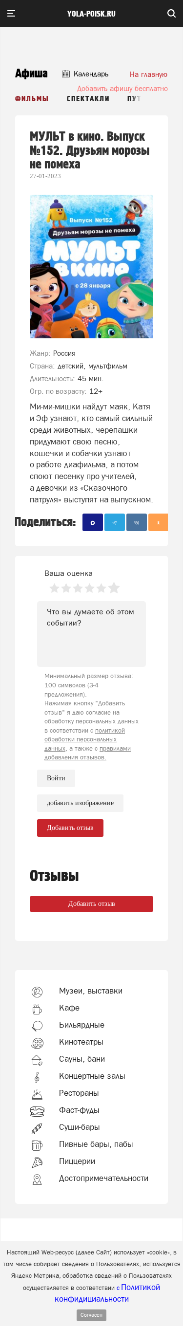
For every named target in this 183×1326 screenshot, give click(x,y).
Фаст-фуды (79, 1110)
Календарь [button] (90, 74)
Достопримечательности (103, 1178)
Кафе (69, 1008)
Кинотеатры (81, 1042)
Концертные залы (92, 1076)
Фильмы (32, 99)
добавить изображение (80, 803)
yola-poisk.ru (91, 14)
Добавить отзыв (91, 903)
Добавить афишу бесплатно (122, 88)
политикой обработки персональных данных (84, 739)
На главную (148, 74)
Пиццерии (77, 1161)
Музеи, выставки (90, 990)
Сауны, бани (82, 1059)
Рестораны (79, 1093)
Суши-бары (79, 1127)
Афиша (31, 74)
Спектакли (88, 99)
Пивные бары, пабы (96, 1144)
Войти (56, 778)
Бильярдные (81, 1025)
